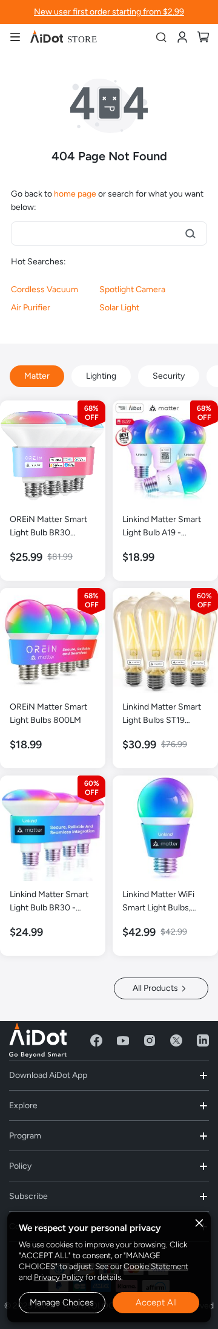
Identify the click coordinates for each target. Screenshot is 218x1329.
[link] (182, 36)
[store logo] (63, 37)
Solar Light (119, 307)
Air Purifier (30, 307)
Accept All (156, 1302)
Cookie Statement (156, 1266)
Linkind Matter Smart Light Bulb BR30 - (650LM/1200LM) (49, 902)
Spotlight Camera (132, 289)
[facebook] (96, 1040)
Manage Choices (62, 1302)
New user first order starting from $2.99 (109, 12)
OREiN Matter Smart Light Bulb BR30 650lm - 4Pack (48, 527)
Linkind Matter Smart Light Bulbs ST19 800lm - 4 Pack (161, 714)
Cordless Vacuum (44, 289)
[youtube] (123, 1040)
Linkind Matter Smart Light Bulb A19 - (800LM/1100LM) (161, 527)
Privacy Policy (59, 1277)
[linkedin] (203, 1040)
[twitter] (176, 1040)
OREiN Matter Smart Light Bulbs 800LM (48, 713)
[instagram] (150, 1040)
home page (75, 194)
